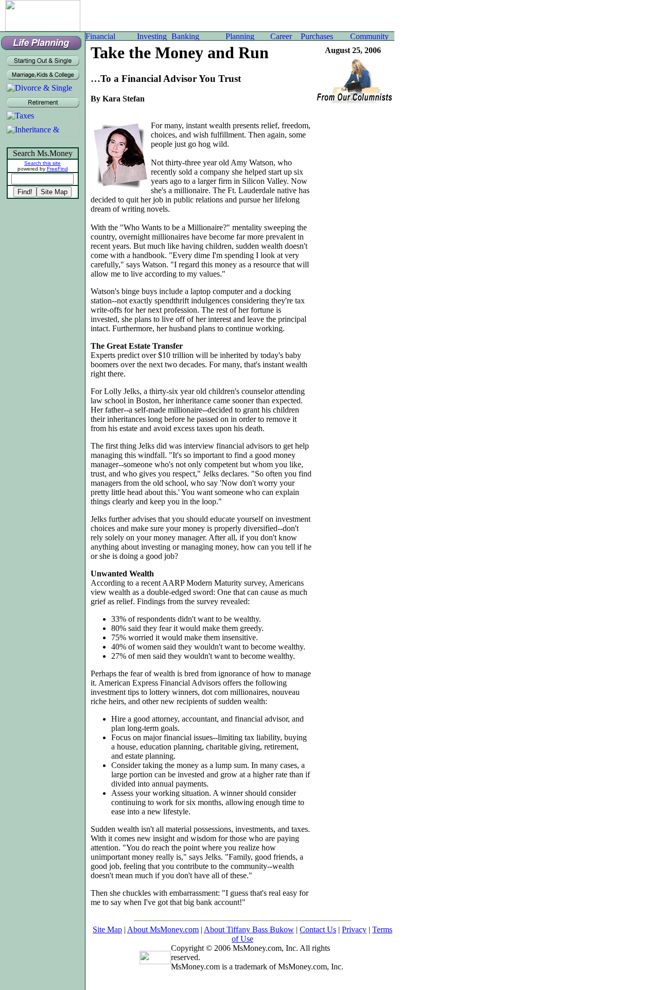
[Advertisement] (239, 15)
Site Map (107, 929)
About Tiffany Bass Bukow (249, 929)
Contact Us (318, 929)
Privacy (354, 929)
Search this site (42, 163)
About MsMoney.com (163, 929)
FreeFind (57, 169)
